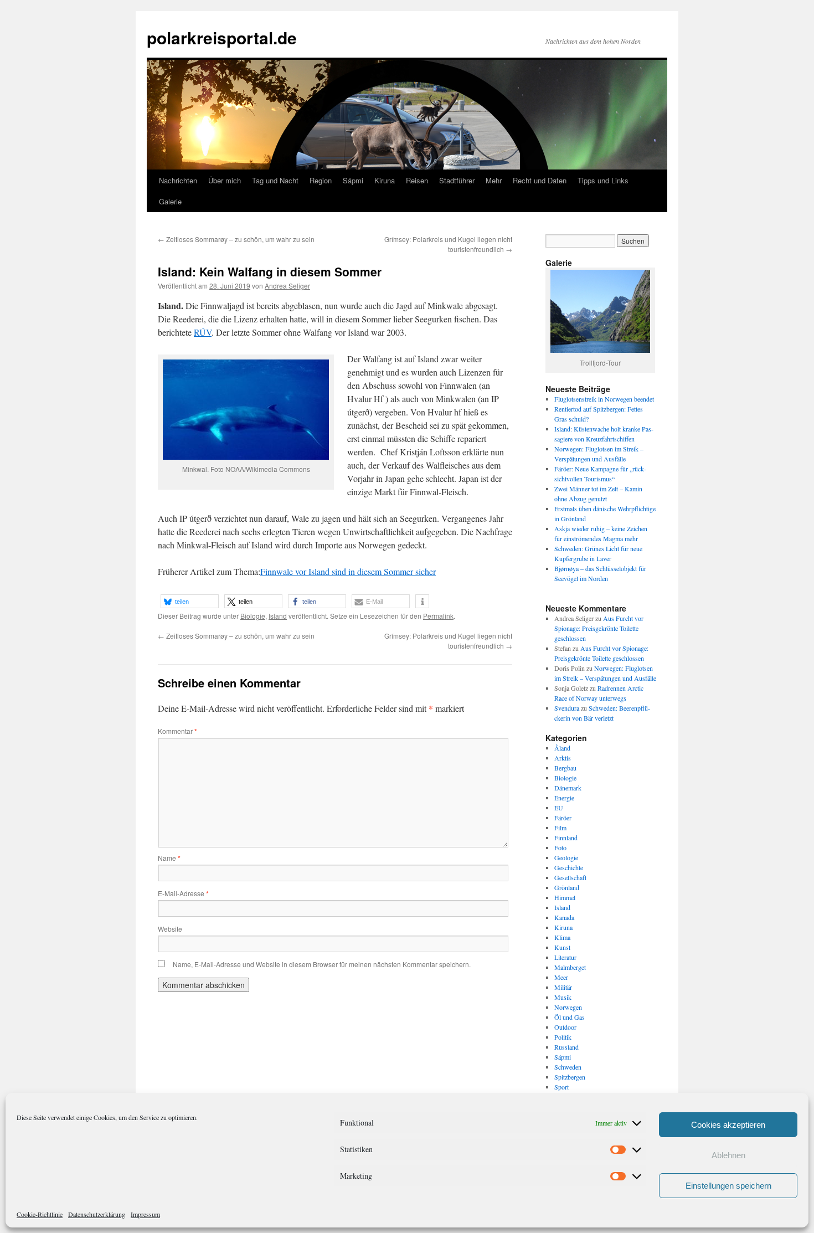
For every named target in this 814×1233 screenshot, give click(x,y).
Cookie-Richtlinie (40, 1214)
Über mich (224, 180)
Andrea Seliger (287, 285)
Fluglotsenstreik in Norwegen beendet (604, 398)
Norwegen (568, 1007)
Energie (564, 797)
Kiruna (384, 180)
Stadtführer (457, 180)
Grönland (566, 887)
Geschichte (568, 867)
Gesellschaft (570, 877)
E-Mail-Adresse (183, 893)
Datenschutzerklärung (96, 1214)
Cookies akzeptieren (728, 1124)
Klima (562, 937)
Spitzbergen (569, 1076)
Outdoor (565, 1027)
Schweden (567, 1066)
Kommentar (177, 731)
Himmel (564, 897)
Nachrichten (178, 180)
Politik (562, 1036)
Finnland (566, 837)
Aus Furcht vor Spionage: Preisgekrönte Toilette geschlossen (598, 628)
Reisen (417, 180)
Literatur (565, 957)
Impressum (145, 1214)
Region (321, 180)
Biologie (252, 615)
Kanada (564, 917)
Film (560, 827)
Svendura (566, 707)
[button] (190, 601)
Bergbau (565, 767)
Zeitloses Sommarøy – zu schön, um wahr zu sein (236, 239)
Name (169, 857)
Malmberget (570, 967)
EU (558, 807)
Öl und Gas (569, 1017)
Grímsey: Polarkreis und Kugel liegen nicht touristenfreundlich (448, 244)
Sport (561, 1086)
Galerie (170, 201)
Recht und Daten (539, 180)
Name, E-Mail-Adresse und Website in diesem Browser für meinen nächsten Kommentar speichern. (322, 964)
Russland (566, 1046)
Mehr (494, 180)
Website (170, 928)
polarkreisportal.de (222, 37)
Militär (563, 987)
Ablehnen (728, 1155)
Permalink (438, 615)
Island (278, 615)
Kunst (562, 947)
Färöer (562, 817)
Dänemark (567, 787)
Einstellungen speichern (728, 1185)
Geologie (566, 857)
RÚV (203, 332)
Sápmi (353, 180)
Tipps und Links (603, 180)
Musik (562, 997)
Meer (561, 977)
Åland (562, 747)
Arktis (562, 757)
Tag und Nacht (275, 180)
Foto (560, 847)
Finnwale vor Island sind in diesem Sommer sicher (348, 571)
